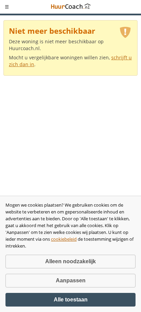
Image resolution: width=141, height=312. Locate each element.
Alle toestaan (71, 299)
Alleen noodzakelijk (70, 261)
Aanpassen (71, 280)
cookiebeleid (64, 239)
